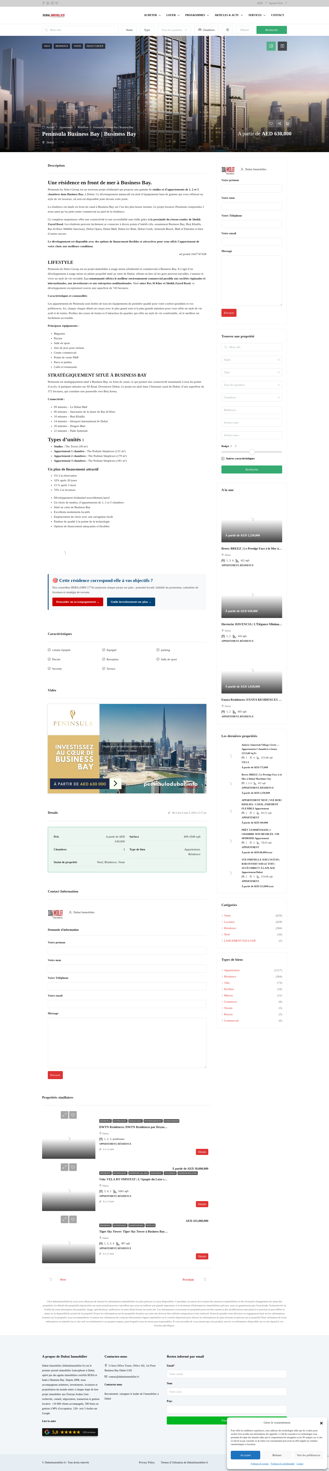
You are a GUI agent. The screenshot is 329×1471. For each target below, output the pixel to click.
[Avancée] (227, 30)
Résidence (105, 1121)
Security (57, 668)
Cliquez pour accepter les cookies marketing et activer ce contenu (127, 748)
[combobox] (174, 30)
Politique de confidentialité (283, 1463)
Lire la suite (49, 1421)
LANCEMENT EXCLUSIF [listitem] (240, 940)
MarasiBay (156, 1173)
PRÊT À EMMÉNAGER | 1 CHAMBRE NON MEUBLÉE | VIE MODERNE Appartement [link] (260, 834)
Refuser (277, 1455)
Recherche (271, 29)
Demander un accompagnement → (77, 601)
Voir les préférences (308, 1455)
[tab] (271, 46)
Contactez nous (113, 1384)
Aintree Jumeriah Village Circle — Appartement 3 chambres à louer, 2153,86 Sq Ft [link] (260, 749)
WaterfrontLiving (187, 1173)
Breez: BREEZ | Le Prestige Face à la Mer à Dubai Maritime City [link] (264, 548)
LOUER (171, 15)
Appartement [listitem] (232, 970)
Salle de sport (169, 659)
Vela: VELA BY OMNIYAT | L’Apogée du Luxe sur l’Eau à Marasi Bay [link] (146, 1179)
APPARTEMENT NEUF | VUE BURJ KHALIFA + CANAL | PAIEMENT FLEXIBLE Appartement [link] (262, 804)
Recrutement (111, 1393)
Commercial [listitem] (231, 1020)
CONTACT (277, 15)
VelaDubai (170, 1173)
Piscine (56, 659)
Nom (169, 1383)
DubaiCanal (135, 1121)
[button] (321, 1423)
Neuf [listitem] (227, 934)
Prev (63, 1279)
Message (53, 1013)
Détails (202, 1151)
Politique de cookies (260, 1463)
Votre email (55, 995)
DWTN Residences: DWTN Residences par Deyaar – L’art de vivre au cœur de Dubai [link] (154, 1127)
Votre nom (54, 960)
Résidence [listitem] (230, 928)
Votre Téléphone (58, 977)
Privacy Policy (147, 1462)
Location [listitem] (229, 921)
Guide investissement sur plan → (131, 601)
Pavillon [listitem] (229, 989)
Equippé (112, 650)
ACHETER (150, 15)
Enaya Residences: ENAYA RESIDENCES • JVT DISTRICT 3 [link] (262, 699)
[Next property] (204, 1279)
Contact (299, 1463)
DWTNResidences (153, 1121)
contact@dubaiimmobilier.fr (124, 1376)
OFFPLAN (150, 1225)
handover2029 (171, 1121)
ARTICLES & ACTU (227, 15)
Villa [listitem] (227, 982)
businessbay (120, 1121)
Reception (113, 659)
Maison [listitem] (228, 995)
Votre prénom (56, 942)
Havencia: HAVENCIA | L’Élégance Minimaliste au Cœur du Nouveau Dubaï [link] (271, 624)
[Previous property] (50, 1279)
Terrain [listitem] (228, 1008)
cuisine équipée (61, 650)
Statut (129, 29)
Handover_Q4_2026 (138, 1173)
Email (171, 1365)
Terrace (111, 668)
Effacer (244, 29)
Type (147, 29)
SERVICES (255, 15)
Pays (169, 1401)
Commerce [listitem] (230, 1001)
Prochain (188, 1279)
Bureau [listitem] (228, 1014)
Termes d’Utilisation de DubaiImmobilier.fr (184, 1462)
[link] (68, 1139)
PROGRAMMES (195, 15)
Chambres (208, 29)
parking (165, 650)
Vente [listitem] (227, 915)
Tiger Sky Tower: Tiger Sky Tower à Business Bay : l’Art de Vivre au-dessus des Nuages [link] (156, 1231)
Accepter (245, 1455)
